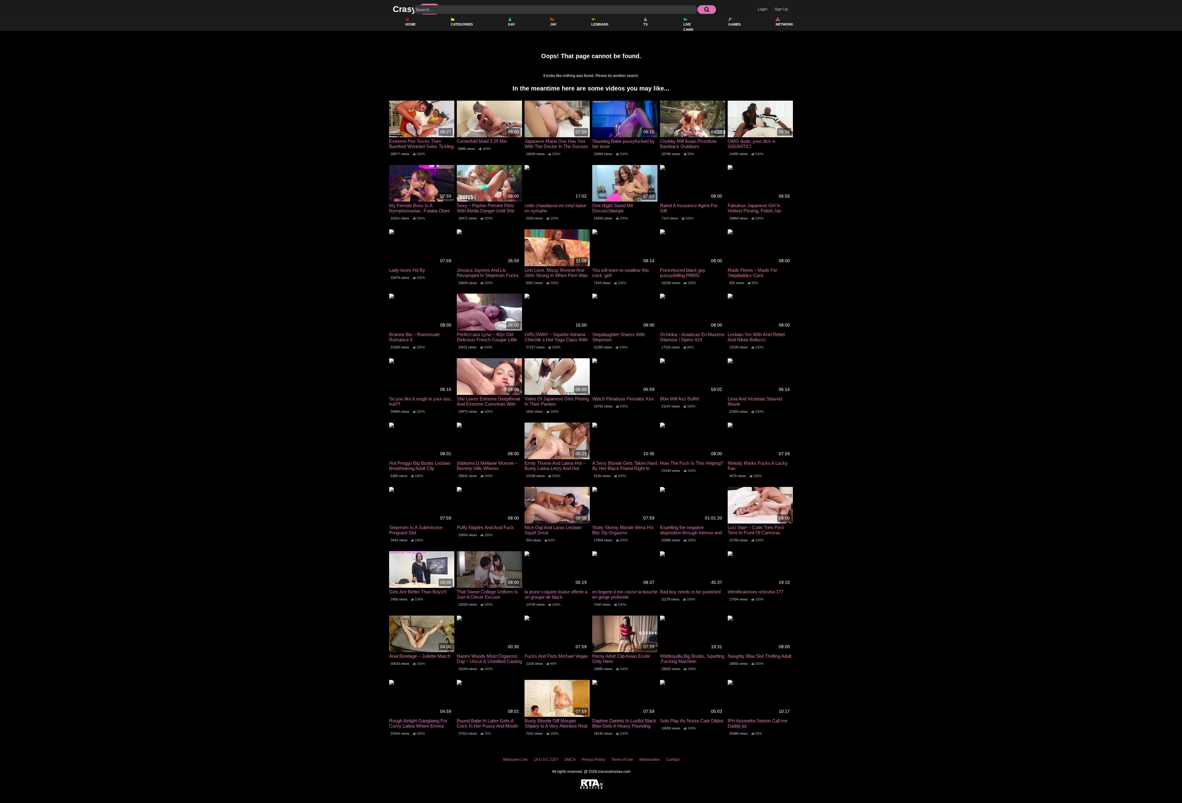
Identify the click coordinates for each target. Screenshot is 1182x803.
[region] (591, 776)
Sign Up (781, 9)
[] (707, 9)
